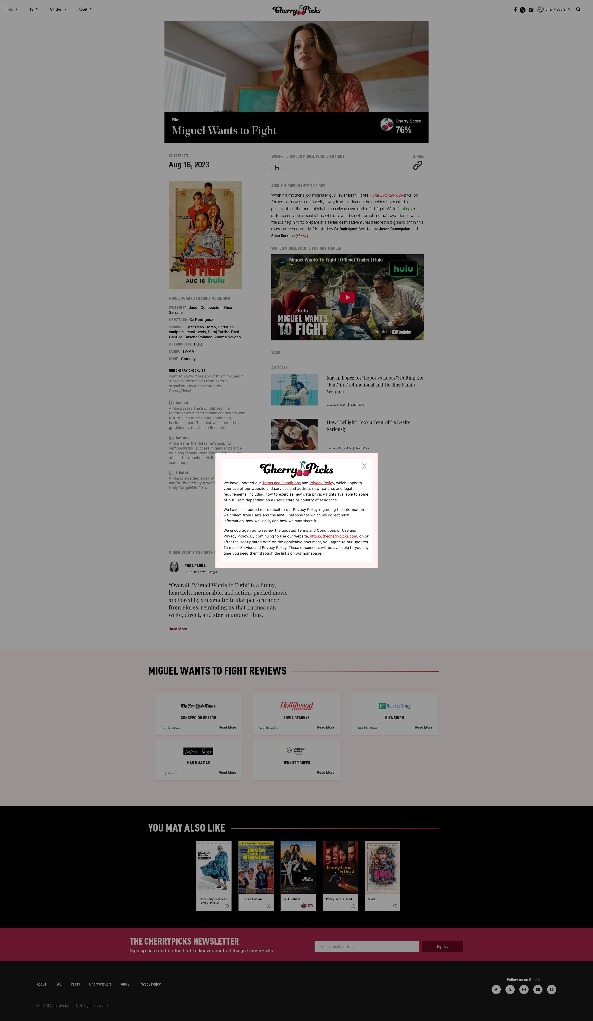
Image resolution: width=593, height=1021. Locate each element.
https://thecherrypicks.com (333, 536)
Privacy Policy (321, 482)
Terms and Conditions (281, 482)
